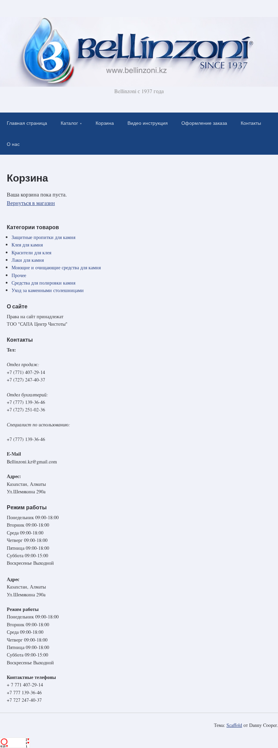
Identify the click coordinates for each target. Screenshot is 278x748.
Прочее (19, 275)
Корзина (105, 123)
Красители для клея (31, 252)
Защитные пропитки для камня (43, 237)
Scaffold (234, 725)
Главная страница (27, 123)
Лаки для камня (28, 260)
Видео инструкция (147, 123)
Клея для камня (27, 244)
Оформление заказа (204, 123)
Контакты (251, 123)
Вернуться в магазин (31, 202)
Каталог (69, 123)
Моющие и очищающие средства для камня (56, 267)
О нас (13, 144)
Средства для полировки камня (43, 282)
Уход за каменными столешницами (48, 290)
